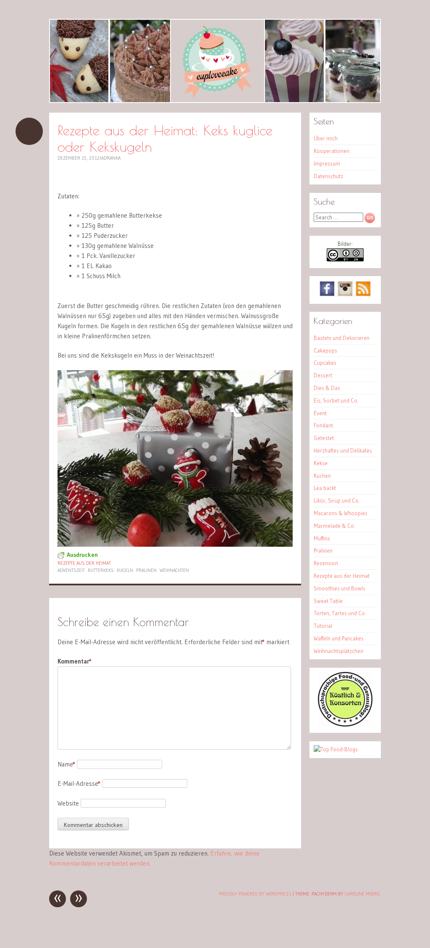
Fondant (323, 425)
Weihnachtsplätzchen (338, 651)
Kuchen (322, 475)
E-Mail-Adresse (79, 783)
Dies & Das (327, 387)
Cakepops (325, 350)
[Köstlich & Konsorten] (345, 724)
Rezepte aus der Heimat (84, 563)
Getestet (324, 437)
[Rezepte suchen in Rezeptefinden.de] (336, 749)
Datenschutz (328, 176)
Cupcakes (325, 362)
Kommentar (75, 661)
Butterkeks (101, 570)
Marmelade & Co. (334, 525)
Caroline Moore (362, 894)
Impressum (327, 163)
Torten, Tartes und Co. (340, 613)
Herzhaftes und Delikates (343, 450)
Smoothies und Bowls (339, 588)
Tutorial (323, 625)
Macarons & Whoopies (340, 513)
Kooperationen (331, 150)
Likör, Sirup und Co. (337, 500)
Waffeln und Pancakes (339, 638)
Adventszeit (71, 570)
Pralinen (146, 570)
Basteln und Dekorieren (342, 337)
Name (66, 764)
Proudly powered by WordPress (255, 894)
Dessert (323, 375)
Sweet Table (328, 601)
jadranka (110, 158)
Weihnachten (174, 570)
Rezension (326, 563)
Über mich (326, 138)
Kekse (321, 463)
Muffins (322, 538)
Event (320, 413)
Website (68, 803)
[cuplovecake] (215, 61)
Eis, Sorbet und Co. (336, 400)
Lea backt (325, 488)
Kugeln (125, 570)
